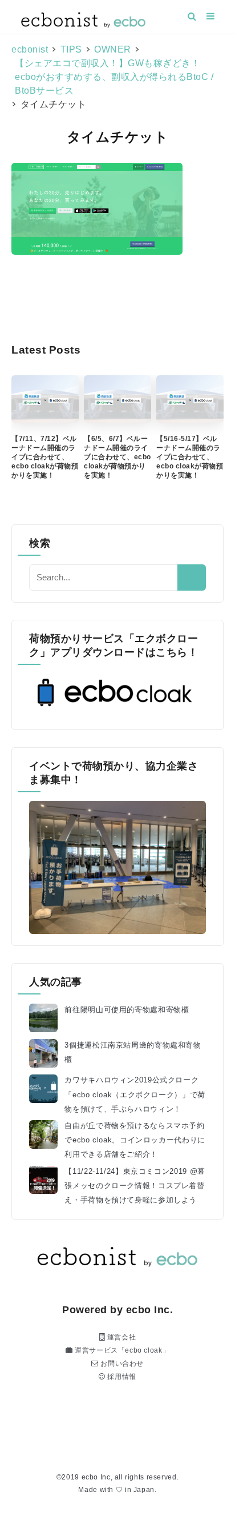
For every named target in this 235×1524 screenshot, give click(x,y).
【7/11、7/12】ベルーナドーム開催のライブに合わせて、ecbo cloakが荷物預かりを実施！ (44, 457)
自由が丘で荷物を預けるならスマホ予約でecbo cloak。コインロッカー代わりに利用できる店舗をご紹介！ (134, 1140)
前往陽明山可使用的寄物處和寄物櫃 (126, 1010)
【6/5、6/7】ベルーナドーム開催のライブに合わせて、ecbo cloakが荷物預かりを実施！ (117, 457)
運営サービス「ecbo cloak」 (120, 1350)
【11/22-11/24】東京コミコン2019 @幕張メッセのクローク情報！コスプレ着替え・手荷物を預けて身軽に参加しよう (134, 1186)
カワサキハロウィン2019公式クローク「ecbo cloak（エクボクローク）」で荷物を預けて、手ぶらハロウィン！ (134, 1094)
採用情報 (121, 1377)
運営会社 (120, 1337)
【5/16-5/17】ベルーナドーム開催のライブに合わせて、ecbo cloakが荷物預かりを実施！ (189, 457)
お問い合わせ (121, 1363)
